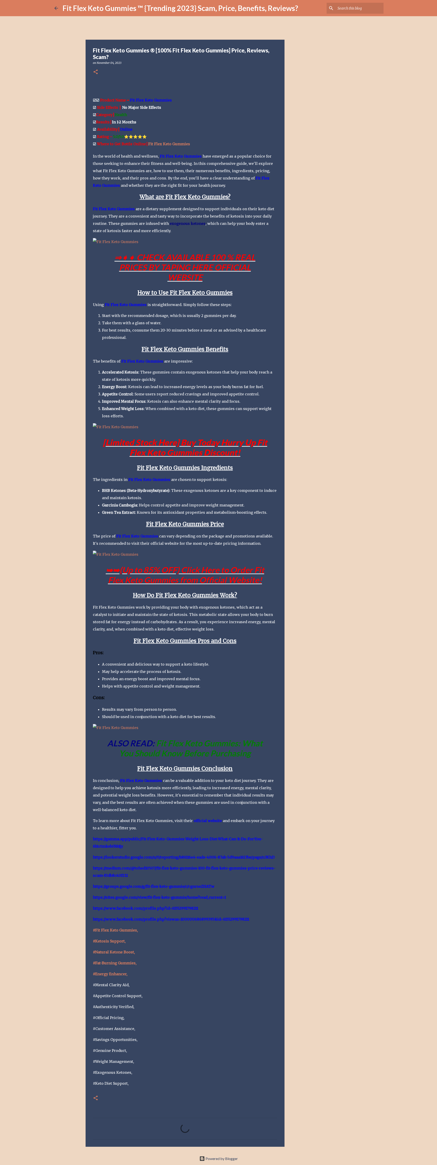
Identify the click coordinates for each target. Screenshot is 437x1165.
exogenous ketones (188, 223)
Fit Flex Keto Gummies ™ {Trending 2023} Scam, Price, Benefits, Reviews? (180, 8)
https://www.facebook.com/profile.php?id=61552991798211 (145, 908)
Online (126, 129)
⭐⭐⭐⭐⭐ (130, 136)
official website (208, 820)
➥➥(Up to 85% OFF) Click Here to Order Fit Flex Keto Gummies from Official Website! (185, 575)
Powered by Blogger (221, 1158)
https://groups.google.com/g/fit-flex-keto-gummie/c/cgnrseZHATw (153, 886)
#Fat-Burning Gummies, (115, 963)
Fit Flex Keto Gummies (151, 100)
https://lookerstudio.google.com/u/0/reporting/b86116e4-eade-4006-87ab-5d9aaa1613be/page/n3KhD (183, 857)
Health (121, 114)
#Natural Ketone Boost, (114, 952)
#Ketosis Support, (109, 941)
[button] (95, 72)
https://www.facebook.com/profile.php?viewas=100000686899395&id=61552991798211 (171, 919)
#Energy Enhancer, (110, 974)
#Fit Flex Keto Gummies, (115, 930)
